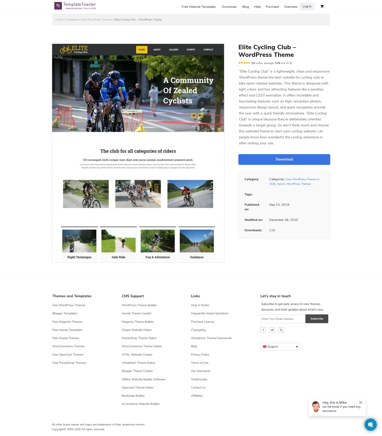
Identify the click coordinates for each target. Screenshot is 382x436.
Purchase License (202, 322)
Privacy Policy (200, 355)
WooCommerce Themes (68, 346)
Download (229, 7)
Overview (290, 7)
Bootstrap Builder (133, 396)
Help (257, 7)
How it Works (200, 305)
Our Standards (200, 371)
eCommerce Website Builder (141, 404)
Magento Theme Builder (138, 322)
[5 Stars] (249, 63)
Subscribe (317, 319)
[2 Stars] (242, 63)
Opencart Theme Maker (138, 388)
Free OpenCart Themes (68, 355)
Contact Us (198, 388)
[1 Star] (239, 63)
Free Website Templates (199, 7)
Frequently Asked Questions (209, 313)
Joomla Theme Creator (136, 313)
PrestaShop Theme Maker (139, 338)
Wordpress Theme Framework (211, 338)
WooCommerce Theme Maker (142, 346)
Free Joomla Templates (67, 330)
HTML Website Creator (137, 355)
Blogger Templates (64, 313)
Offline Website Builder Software (143, 379)
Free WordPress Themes (96, 20)
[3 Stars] (244, 63)
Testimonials (199, 379)
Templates (72, 20)
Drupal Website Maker (137, 330)
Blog (245, 7)
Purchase (272, 7)
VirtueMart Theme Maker (138, 363)
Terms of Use (200, 363)
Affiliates (197, 396)
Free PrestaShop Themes (69, 363)
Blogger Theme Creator (137, 371)
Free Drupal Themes (65, 338)
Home (59, 20)
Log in (307, 6)
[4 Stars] (247, 63)
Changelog (198, 330)
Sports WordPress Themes (294, 184)
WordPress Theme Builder (139, 305)
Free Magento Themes (67, 322)
